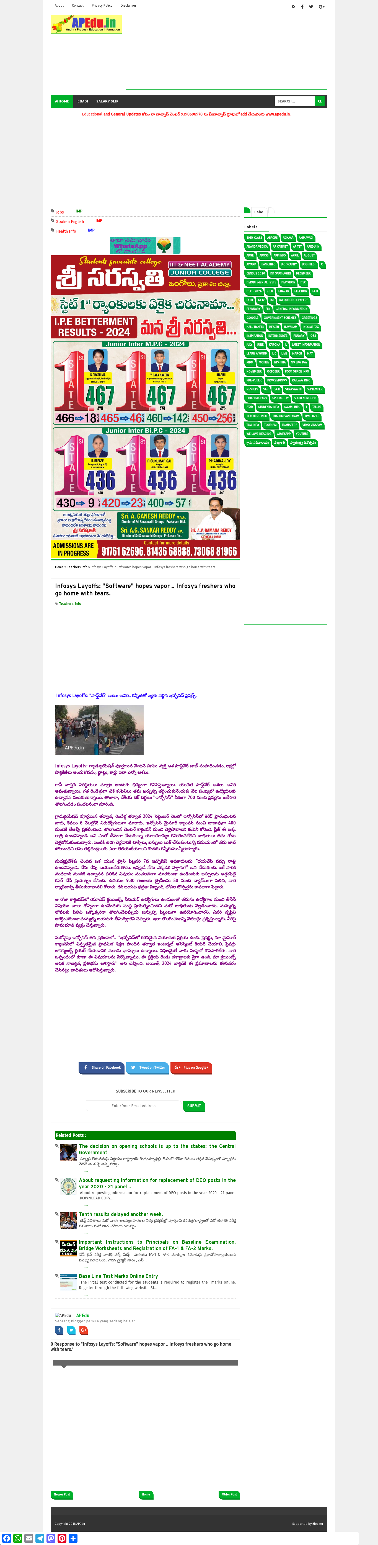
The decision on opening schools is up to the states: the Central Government (157, 1149)
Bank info (269, 264)
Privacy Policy (102, 5)
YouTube (302, 434)
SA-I (265, 389)
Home (63, 101)
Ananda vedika (257, 246)
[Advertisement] (226, 50)
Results (252, 389)
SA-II (277, 389)
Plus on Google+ (196, 1068)
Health (274, 327)
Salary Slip (107, 101)
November (254, 371)
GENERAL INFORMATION (291, 309)
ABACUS (272, 238)
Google (252, 318)
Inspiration (255, 336)
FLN (268, 309)
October (273, 371)
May (310, 353)
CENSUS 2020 (256, 273)
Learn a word (257, 353)
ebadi (82, 101)
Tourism (270, 425)
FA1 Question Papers (293, 300)
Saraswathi (293, 389)
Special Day (280, 398)
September (315, 389)
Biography (289, 264)
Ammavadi (306, 238)
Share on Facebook (106, 1068)
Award (251, 264)
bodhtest (309, 264)
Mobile (264, 362)
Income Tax (311, 327)
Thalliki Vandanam (286, 416)
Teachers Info (70, 603)
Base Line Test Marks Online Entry (118, 1276)
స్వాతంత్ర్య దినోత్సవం (303, 442)
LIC (274, 353)
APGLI (250, 255)
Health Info (92, 231)
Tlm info (253, 425)
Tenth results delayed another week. (121, 1215)
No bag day (299, 362)
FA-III (250, 300)
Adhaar (288, 238)
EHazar (283, 291)
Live (284, 353)
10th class (254, 238)
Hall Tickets (255, 327)
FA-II (315, 291)
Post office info (297, 371)
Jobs (86, 212)
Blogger (317, 1524)
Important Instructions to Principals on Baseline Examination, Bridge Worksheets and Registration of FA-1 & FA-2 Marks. (157, 1245)
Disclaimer (128, 5)
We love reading (259, 434)
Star (250, 407)
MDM (250, 362)
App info (280, 255)
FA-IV (261, 300)
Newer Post (62, 1494)
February (253, 309)
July (249, 344)
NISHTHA (280, 362)
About (59, 5)
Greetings (309, 318)
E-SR (270, 291)
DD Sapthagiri (280, 273)
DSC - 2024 (254, 291)
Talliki (316, 407)
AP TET (297, 246)
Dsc (303, 282)
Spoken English (96, 221)
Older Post (229, 1494)
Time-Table (312, 416)
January (298, 336)
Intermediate (278, 336)
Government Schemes (280, 318)
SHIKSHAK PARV (257, 398)
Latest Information (306, 344)
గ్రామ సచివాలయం (258, 442)
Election (300, 291)
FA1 (272, 300)
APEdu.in (313, 246)
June (260, 344)
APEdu (82, 1315)
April (295, 255)
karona (274, 344)
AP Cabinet (280, 246)
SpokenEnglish (305, 398)
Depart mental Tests (261, 282)
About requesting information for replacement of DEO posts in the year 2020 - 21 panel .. (157, 1184)
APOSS (264, 255)
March (297, 353)
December (303, 273)
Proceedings (277, 380)
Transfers (289, 425)
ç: (322, 264)
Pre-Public (254, 380)
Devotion (288, 282)
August (309, 255)
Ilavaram (290, 327)
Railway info (301, 380)
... (86, 1170)
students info (268, 407)
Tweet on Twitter (152, 1068)
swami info (292, 407)
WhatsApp (284, 434)
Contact (78, 5)
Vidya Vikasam (312, 425)
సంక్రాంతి (279, 442)
